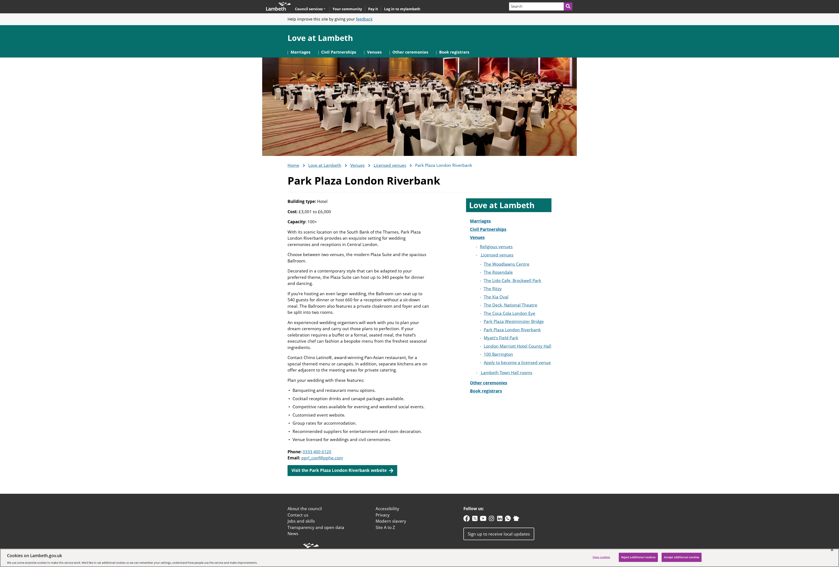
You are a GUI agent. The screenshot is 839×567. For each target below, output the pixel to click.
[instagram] (491, 519)
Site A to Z (385, 527)
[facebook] (466, 519)
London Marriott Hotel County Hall (517, 346)
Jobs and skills (301, 521)
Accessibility (387, 508)
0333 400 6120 (317, 452)
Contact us (298, 515)
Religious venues (496, 246)
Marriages (300, 52)
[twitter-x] (475, 519)
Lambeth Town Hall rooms (506, 372)
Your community (347, 9)
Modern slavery (391, 521)
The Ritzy (493, 288)
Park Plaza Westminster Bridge (514, 321)
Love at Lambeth (320, 38)
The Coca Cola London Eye (509, 313)
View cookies (601, 557)
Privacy (383, 515)
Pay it (373, 9)
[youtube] (483, 519)
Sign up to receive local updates (499, 534)
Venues (374, 52)
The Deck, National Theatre (510, 305)
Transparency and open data (316, 527)
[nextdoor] (516, 519)
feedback (364, 19)
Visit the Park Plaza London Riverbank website (339, 470)
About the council (305, 508)
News (293, 533)
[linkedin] (500, 519)
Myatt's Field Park (501, 338)
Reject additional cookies (638, 557)
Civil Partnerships (338, 52)
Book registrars (454, 52)
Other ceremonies (410, 52)
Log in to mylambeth (402, 9)
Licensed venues (390, 165)
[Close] (832, 550)
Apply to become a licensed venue (517, 362)
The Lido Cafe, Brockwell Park (512, 280)
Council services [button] (309, 8)
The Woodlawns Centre (506, 264)
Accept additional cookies (681, 557)
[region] (419, 558)
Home (293, 165)
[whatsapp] (508, 519)
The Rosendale (498, 272)
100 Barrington (498, 354)
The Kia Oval (496, 297)
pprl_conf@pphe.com (322, 458)
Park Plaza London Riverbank (512, 330)
